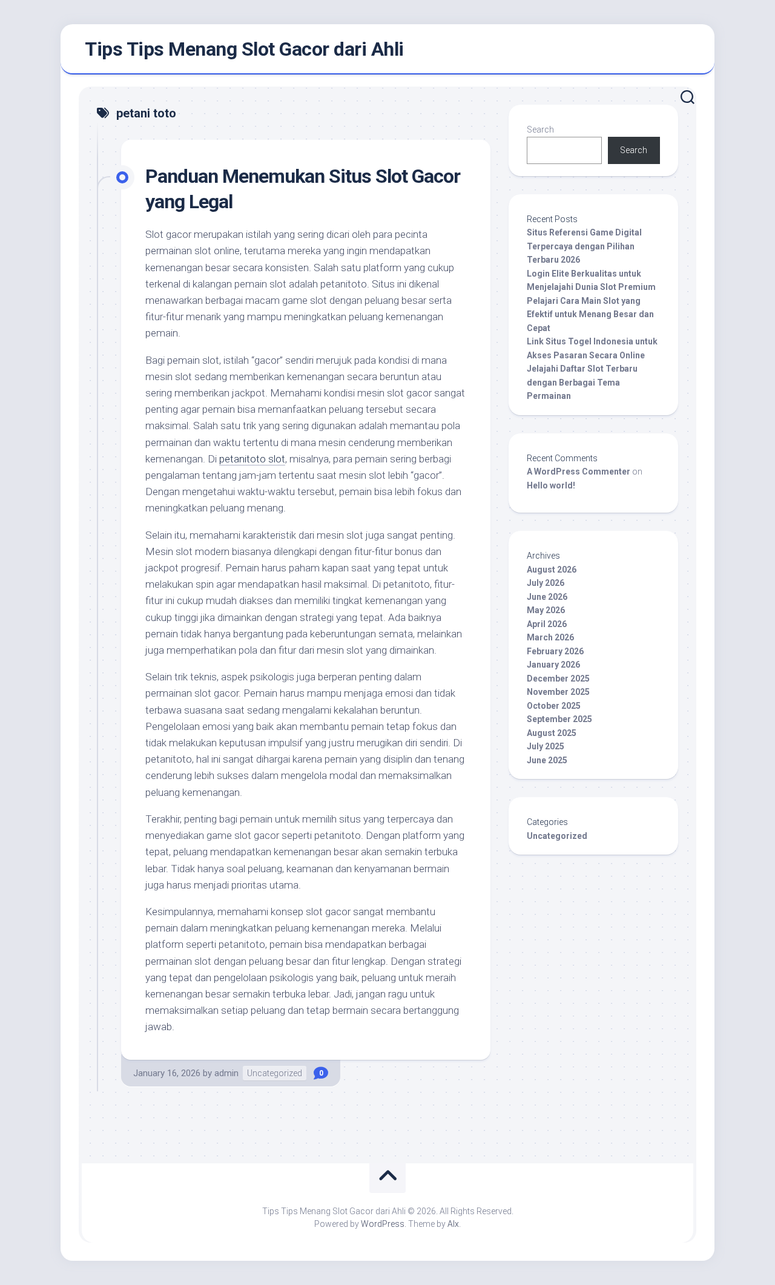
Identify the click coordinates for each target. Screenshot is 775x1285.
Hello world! (551, 485)
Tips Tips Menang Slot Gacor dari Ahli (244, 49)
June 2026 (547, 597)
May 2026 (546, 610)
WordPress (382, 1224)
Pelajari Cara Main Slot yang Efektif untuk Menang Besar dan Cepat (590, 314)
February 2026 (555, 651)
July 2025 (545, 746)
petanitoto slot (252, 459)
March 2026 (550, 637)
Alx (453, 1224)
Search (540, 129)
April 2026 (547, 624)
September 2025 (559, 719)
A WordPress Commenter (578, 471)
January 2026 (553, 664)
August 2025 (551, 733)
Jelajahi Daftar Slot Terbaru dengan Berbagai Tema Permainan (582, 382)
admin (226, 1073)
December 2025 (558, 678)
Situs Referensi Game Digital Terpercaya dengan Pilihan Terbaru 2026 (584, 246)
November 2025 (558, 692)
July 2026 (545, 583)
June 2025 (547, 760)
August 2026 (551, 569)
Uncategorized (274, 1073)
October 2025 (554, 706)
